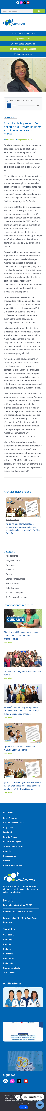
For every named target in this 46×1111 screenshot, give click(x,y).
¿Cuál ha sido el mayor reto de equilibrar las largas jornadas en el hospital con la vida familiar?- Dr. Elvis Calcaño (22, 785)
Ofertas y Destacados (15, 579)
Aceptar (23, 1107)
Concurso (10, 565)
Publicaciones (12, 583)
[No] (43, 1101)
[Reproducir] (9, 105)
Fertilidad (10, 570)
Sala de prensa (10, 118)
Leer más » (8, 642)
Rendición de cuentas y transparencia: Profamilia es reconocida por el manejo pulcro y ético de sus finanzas (21, 710)
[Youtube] (28, 2)
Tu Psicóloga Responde (17, 597)
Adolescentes (12, 556)
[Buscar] (39, 11)
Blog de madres (12, 520)
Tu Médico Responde (15, 592)
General (9, 574)
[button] (40, 22)
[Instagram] (21, 2)
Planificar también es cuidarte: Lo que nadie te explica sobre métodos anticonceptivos (21, 635)
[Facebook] (17, 2)
